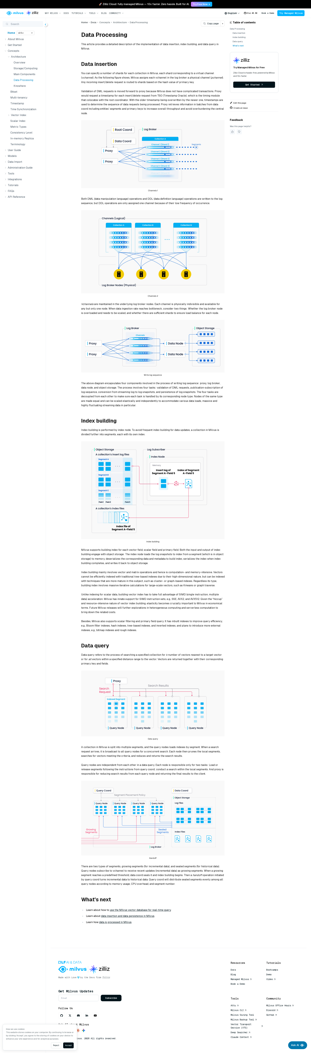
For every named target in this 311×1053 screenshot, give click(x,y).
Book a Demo (268, 13)
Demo (268, 974)
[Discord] (78, 1015)
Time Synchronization (23, 109)
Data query (238, 41)
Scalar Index (17, 121)
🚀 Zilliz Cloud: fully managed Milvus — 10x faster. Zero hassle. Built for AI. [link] (144, 4)
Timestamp (17, 103)
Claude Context (240, 1037)
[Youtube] (95, 1015)
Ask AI (295, 1045)
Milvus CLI (237, 1010)
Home (11, 33)
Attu (233, 1005)
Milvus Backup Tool (242, 1019)
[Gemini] (84, 1031)
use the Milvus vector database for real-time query (140, 910)
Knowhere (20, 86)
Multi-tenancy (18, 97)
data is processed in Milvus (115, 922)
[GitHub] (61, 1015)
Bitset (13, 91)
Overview (19, 62)
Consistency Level (21, 132)
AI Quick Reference (242, 988)
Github (270, 1014)
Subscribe (111, 998)
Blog (103, 13)
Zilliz (106, 977)
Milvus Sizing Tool (242, 1014)
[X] (70, 1015)
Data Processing (23, 80)
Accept (68, 1045)
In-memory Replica (22, 138)
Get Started (252, 84)
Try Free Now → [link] (201, 4)
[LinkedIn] (87, 1015)
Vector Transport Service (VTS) (241, 1026)
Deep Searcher (239, 1032)
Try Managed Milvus (291, 13)
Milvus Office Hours (278, 1005)
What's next (238, 46)
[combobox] (232, 13)
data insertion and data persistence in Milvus (127, 916)
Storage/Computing (25, 68)
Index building (239, 37)
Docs (66, 13)
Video (269, 979)
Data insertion (239, 33)
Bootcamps (272, 969)
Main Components (24, 74)
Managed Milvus (240, 979)
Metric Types (18, 126)
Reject (56, 1045)
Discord (270, 1010)
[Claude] (78, 1031)
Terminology (17, 144)
